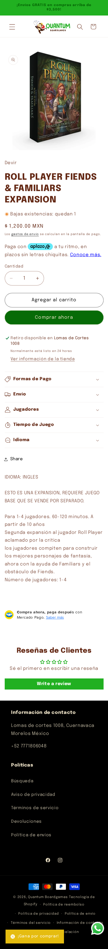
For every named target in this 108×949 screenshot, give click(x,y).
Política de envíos (31, 835)
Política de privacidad (38, 913)
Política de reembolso (63, 904)
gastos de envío (25, 234)
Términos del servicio (31, 923)
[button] (12, 26)
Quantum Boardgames (48, 897)
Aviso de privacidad (33, 795)
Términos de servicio (34, 808)
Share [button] (16, 459)
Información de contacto (80, 923)
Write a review (54, 683)
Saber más (55, 617)
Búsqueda (22, 781)
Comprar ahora (54, 317)
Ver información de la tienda (42, 359)
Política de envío (80, 913)
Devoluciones (26, 821)
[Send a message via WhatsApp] (97, 928)
